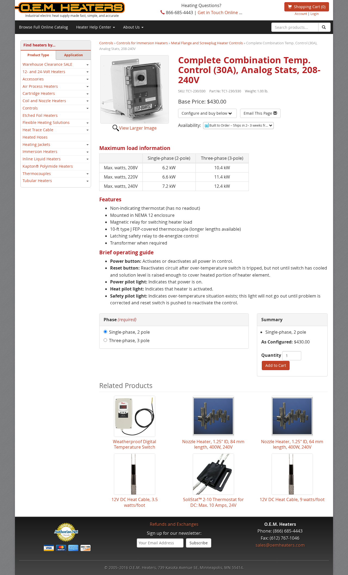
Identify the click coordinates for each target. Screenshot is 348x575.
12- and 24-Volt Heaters (44, 71)
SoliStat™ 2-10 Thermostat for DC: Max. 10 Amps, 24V (213, 502)
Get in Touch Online (218, 12)
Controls (30, 108)
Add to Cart (275, 365)
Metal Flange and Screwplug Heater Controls (207, 42)
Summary (271, 320)
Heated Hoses (35, 137)
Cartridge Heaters (39, 93)
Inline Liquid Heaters (42, 159)
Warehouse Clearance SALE (47, 64)
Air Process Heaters (40, 86)
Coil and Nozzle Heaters (44, 100)
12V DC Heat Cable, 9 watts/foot (292, 499)
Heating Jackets (36, 144)
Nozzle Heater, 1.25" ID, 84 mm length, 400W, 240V (213, 444)
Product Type (38, 55)
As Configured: (277, 342)
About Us (132, 27)
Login (314, 14)
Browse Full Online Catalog (43, 27)
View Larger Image (138, 128)
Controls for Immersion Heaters (142, 42)
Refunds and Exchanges (174, 524)
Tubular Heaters (37, 180)
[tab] (174, 320)
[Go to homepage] (78, 7)
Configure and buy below (205, 113)
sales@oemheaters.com (280, 545)
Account (301, 14)
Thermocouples (37, 173)
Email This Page (258, 113)
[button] (120, 320)
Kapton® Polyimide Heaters (48, 166)
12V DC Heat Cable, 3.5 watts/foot (134, 502)
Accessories (33, 79)
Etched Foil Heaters (40, 115)
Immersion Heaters (40, 151)
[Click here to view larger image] (134, 89)
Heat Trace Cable (38, 129)
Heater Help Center (94, 27)
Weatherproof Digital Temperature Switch (134, 444)
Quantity (271, 355)
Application (73, 55)
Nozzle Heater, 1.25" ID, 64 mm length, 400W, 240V (292, 444)
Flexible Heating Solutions (46, 122)
